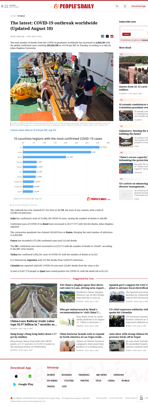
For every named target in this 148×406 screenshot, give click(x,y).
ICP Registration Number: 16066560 (75, 398)
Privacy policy (101, 398)
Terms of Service (116, 398)
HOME (13, 16)
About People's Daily (133, 398)
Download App (138, 6)
